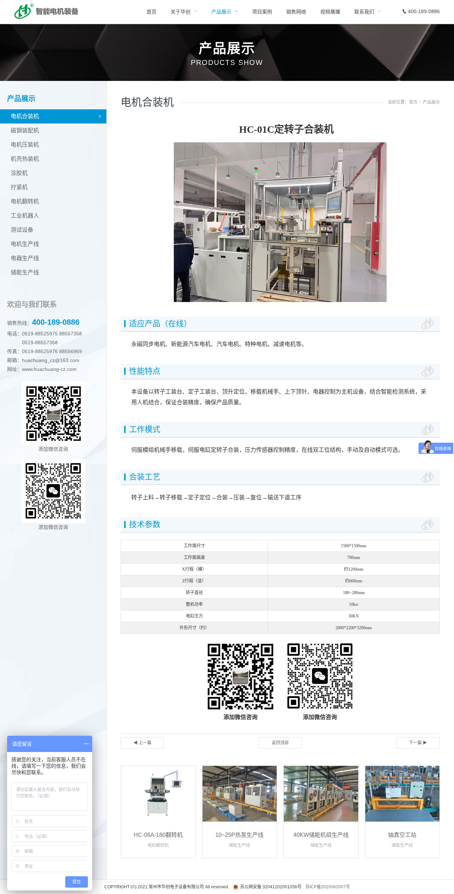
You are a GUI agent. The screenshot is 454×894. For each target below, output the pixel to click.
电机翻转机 (25, 201)
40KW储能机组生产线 (321, 835)
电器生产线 (25, 258)
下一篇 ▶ (418, 742)
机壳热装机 (25, 159)
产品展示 (431, 102)
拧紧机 (19, 187)
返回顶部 (280, 742)
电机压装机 (25, 145)
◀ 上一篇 (142, 742)
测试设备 (22, 230)
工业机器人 (25, 216)
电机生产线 (25, 244)
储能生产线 (25, 272)
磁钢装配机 (25, 130)
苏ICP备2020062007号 (327, 886)
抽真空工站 (402, 835)
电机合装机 (25, 116)
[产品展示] (224, 12)
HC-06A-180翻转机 (158, 835)
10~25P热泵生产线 (239, 835)
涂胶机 (19, 173)
